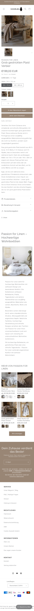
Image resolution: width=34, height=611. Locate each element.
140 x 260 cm (18, 84)
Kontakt (6, 561)
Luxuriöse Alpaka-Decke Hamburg (24, 390)
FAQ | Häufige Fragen (11, 494)
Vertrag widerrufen (10, 565)
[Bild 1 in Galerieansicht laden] (8, 52)
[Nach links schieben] (2, 53)
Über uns (7, 542)
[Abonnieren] (28, 462)
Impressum (7, 514)
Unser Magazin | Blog (11, 490)
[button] (4, 9)
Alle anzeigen (17, 433)
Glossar (6, 499)
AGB (10, 471)
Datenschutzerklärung (11, 522)
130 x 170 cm (6, 84)
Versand (13, 74)
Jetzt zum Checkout (17, 116)
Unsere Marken (9, 546)
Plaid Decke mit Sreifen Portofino (23, 419)
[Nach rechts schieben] (32, 53)
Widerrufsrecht (9, 518)
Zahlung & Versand (10, 503)
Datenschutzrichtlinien (23, 471)
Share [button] (5, 217)
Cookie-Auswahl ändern (12, 531)
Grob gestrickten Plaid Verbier (7, 419)
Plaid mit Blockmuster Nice (8, 390)
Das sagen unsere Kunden (12, 550)
